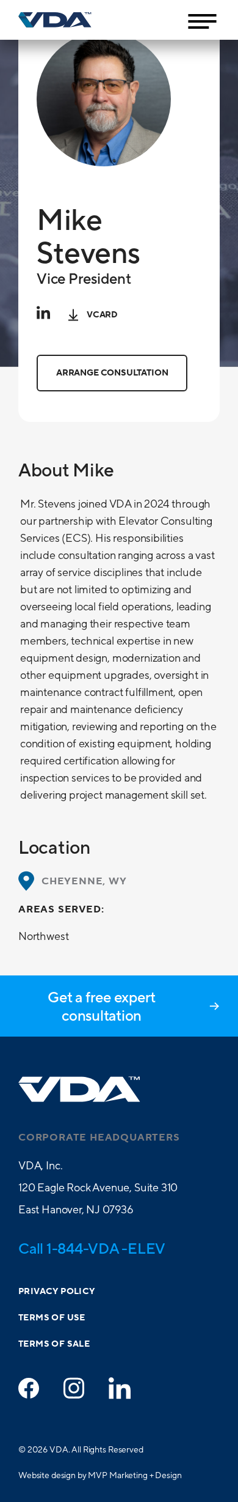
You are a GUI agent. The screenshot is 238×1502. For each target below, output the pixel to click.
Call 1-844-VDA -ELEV (91, 1248)
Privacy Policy (56, 1291)
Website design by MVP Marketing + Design (99, 1475)
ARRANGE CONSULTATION (112, 373)
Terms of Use (51, 1317)
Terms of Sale (54, 1344)
